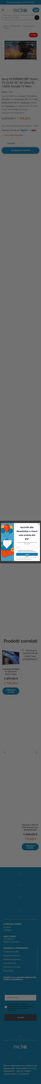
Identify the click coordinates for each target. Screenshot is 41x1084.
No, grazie (27, 556)
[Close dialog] (39, 524)
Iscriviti (27, 554)
